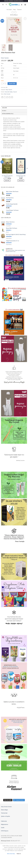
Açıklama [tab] (4, 107)
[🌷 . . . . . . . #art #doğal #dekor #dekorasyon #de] (14, 539)
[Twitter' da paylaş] (7, 97)
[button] (3, 4)
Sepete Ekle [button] (7, 180)
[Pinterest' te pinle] (12, 97)
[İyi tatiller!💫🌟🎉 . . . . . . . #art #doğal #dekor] (14, 621)
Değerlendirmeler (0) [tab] (7, 113)
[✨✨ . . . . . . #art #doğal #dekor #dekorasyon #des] (14, 457)
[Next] (25, 30)
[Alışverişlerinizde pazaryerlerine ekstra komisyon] (14, 784)
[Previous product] (15, 12)
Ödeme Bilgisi (4, 809)
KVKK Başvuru (4, 830)
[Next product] (13, 12)
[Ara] (6, 4)
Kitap (14, 9)
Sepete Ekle (12, 83)
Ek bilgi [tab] (4, 110)
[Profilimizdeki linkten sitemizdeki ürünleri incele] (14, 430)
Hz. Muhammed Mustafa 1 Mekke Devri (7, 176)
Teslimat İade (4, 813)
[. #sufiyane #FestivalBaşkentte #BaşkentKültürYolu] (14, 267)
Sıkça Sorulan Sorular (6, 806)
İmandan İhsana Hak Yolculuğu (20, 176)
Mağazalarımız (4, 824)
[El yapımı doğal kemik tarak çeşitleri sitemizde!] (14, 757)
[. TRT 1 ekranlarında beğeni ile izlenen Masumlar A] (14, 349)
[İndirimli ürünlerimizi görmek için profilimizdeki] (14, 675)
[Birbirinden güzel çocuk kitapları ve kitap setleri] (14, 730)
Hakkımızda (4, 821)
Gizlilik (2, 827)
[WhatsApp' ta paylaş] (2, 97)
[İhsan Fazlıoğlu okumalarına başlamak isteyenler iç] (14, 566)
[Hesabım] (21, 4)
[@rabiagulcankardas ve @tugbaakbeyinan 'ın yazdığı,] (14, 594)
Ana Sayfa (9, 9)
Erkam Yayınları (5, 58)
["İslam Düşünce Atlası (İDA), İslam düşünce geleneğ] (14, 512)
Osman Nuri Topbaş (9, 91)
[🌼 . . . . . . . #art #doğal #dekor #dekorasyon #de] (14, 485)
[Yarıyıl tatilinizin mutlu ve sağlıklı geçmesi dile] (14, 648)
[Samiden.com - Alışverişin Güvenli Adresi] (14, 4)
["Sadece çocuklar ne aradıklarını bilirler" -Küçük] (14, 702)
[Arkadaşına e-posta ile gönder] (9, 97)
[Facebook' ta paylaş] (5, 97)
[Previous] (3, 30)
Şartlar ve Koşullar (5, 816)
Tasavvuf (19, 9)
